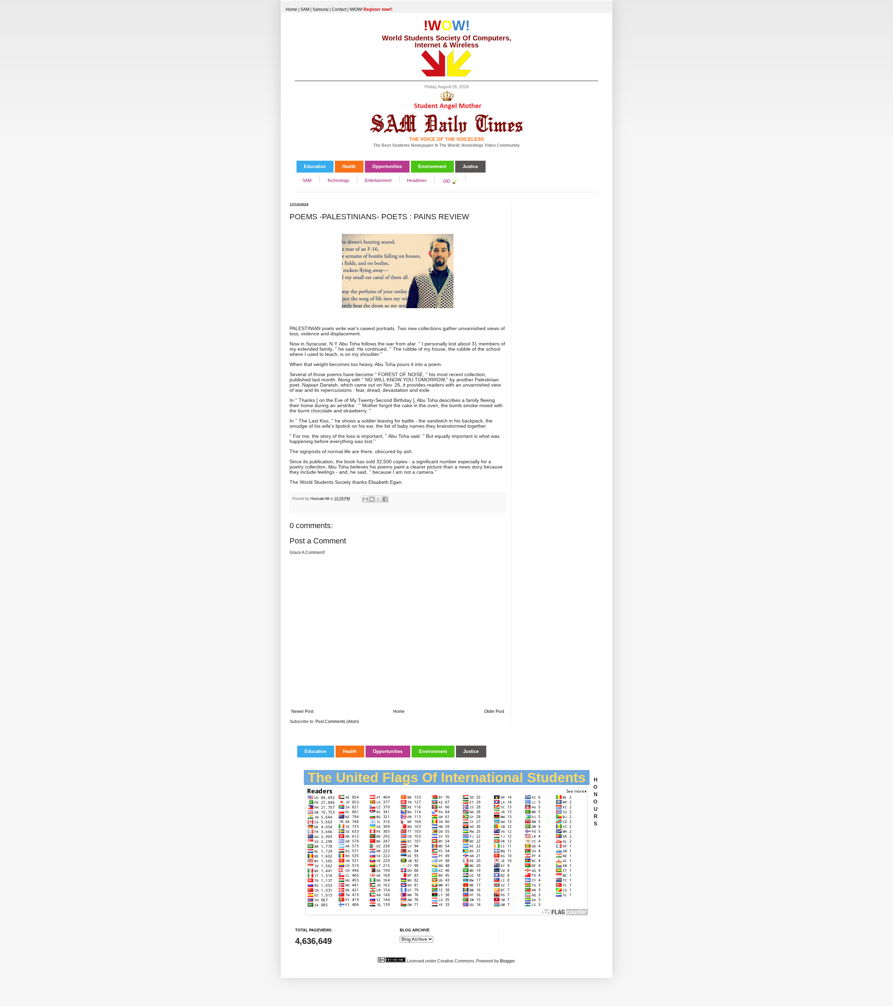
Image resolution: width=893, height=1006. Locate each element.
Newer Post (302, 711)
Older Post (494, 711)
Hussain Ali (320, 498)
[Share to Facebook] (385, 499)
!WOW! (371, 9)
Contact (339, 9)
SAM (304, 9)
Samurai (321, 9)
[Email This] (365, 499)
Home (291, 9)
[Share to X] (378, 499)
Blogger (507, 961)
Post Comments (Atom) (337, 721)
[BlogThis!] (371, 499)
